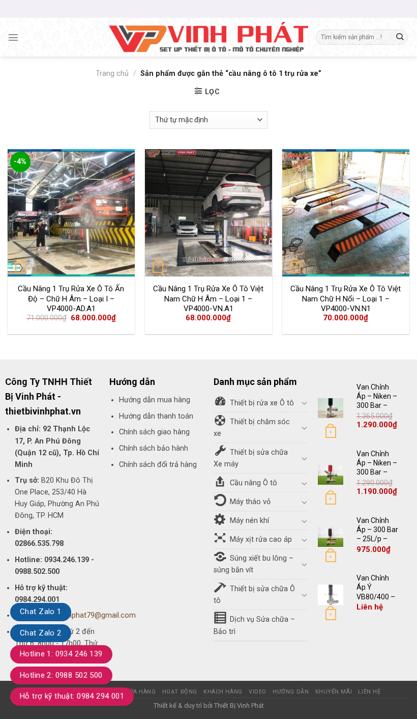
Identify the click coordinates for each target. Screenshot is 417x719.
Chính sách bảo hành (153, 448)
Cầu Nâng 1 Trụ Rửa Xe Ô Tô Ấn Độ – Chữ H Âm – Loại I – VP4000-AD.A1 (71, 298)
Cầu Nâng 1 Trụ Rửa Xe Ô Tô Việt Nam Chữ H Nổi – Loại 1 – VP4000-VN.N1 (345, 298)
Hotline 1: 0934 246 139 (61, 653)
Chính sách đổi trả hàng (158, 464)
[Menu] (13, 37)
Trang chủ (112, 73)
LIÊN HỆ (369, 691)
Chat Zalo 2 (41, 633)
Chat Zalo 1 (41, 611)
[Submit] (399, 37)
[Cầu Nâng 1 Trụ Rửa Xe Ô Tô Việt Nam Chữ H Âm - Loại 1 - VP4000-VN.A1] (208, 212)
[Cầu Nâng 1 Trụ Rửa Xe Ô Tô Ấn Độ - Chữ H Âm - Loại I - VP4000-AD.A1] (71, 212)
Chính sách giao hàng (154, 432)
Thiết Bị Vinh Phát (239, 705)
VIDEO (257, 691)
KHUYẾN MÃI (333, 691)
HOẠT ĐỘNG (179, 691)
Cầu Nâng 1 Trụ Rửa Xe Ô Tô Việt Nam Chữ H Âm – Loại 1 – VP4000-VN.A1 (208, 298)
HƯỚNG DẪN (291, 691)
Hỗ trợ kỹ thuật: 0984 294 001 (72, 696)
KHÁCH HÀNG (223, 691)
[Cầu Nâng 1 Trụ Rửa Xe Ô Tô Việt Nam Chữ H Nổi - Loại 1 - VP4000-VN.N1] (345, 212)
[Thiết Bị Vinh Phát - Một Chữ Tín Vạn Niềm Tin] (208, 37)
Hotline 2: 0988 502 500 (61, 675)
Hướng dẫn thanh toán (156, 416)
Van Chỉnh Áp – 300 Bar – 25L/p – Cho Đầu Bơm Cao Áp (377, 539)
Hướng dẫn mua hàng (154, 400)
